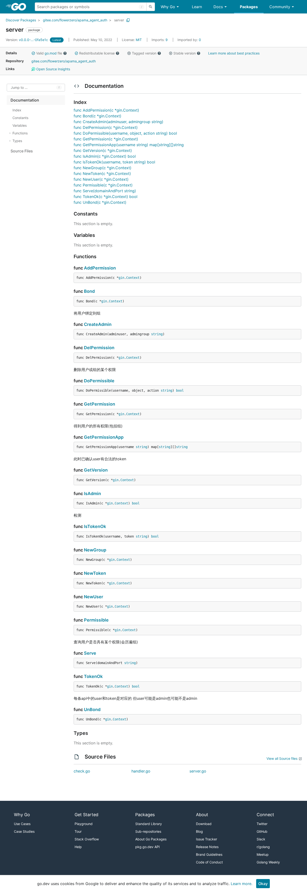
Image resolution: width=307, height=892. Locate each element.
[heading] (20, 7)
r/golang (263, 847)
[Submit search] (150, 6)
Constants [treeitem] (20, 118)
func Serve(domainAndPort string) (105, 190)
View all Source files (281, 758)
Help (78, 847)
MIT (139, 40)
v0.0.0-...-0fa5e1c (27, 40)
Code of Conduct (209, 862)
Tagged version (144, 53)
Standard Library (148, 824)
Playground (84, 824)
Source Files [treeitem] (22, 151)
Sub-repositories (148, 831)
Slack (261, 839)
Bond (89, 291)
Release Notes (207, 847)
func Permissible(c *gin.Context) (103, 185)
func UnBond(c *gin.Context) (100, 202)
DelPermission (99, 347)
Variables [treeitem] (19, 125)
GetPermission (99, 404)
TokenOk (93, 676)
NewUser (93, 596)
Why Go (168, 6)
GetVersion (96, 470)
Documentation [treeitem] (25, 100)
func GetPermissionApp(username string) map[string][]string (129, 144)
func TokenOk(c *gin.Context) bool (105, 196)
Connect (265, 814)
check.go (82, 771)
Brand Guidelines (209, 854)
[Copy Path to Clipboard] (128, 20)
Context (133, 278)
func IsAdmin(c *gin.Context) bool (105, 156)
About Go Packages (150, 839)
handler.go (140, 771)
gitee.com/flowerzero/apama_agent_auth (75, 20)
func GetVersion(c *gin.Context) (103, 150)
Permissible (96, 620)
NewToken (95, 573)
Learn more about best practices (234, 53)
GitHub (262, 831)
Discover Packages (21, 20)
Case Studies (24, 831)
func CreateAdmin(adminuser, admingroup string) (118, 121)
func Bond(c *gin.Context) (97, 116)
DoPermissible (99, 380)
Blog (199, 831)
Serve (90, 653)
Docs (218, 6)
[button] (33, 53)
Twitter (262, 824)
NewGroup (95, 549)
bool (180, 390)
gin (121, 278)
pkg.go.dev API (147, 847)
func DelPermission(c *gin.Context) (106, 127)
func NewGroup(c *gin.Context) (102, 167)
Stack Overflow (87, 839)
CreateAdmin (98, 324)
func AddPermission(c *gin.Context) (106, 110)
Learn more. (241, 883)
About (202, 814)
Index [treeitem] (16, 110)
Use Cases (22, 824)
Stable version (184, 53)
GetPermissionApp (104, 437)
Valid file (49, 53)
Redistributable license (97, 53)
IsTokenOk (95, 526)
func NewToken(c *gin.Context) (102, 173)
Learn (197, 6)
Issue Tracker (206, 839)
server (119, 20)
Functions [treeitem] (20, 133)
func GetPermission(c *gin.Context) (106, 139)
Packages (249, 6)
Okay (263, 883)
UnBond (92, 709)
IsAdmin (92, 493)
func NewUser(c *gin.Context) (101, 179)
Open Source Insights (52, 69)
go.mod (51, 53)
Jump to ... (19, 88)
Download (204, 824)
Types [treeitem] (17, 141)
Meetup (263, 854)
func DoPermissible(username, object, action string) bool (125, 133)
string (157, 334)
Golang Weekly (268, 862)
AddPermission (100, 267)
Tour (78, 831)
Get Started (86, 814)
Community (279, 6)
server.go (197, 771)
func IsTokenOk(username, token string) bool (114, 162)
